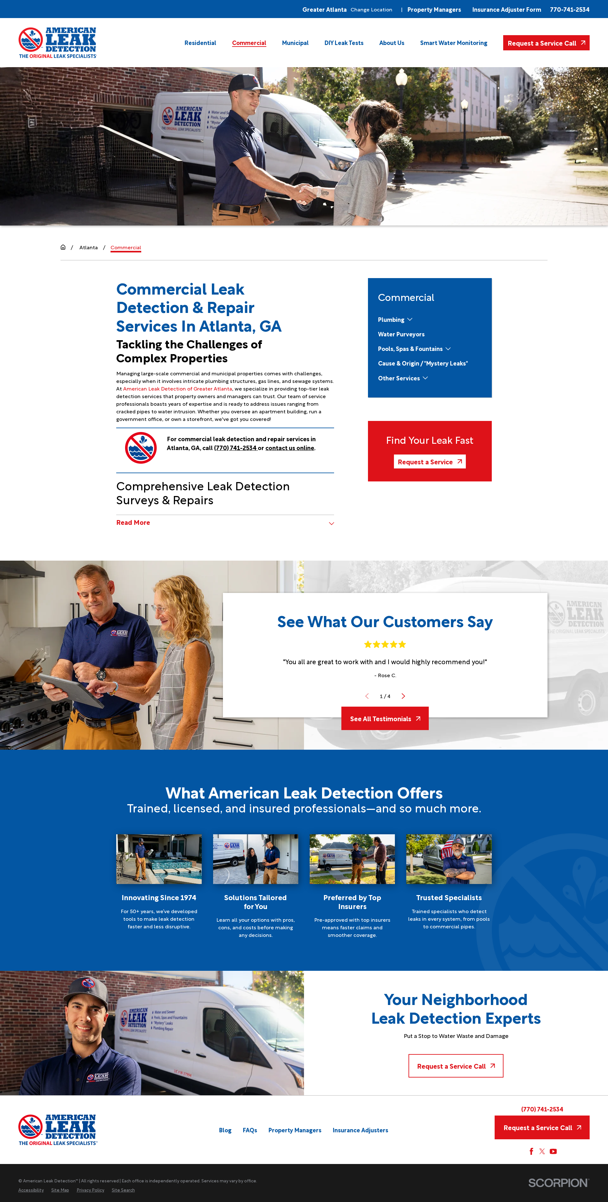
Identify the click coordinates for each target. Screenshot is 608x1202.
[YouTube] (553, 1151)
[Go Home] (63, 247)
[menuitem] (200, 42)
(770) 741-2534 (542, 1109)
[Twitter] (542, 1151)
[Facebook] (531, 1151)
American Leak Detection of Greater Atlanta (177, 388)
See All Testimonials (380, 718)
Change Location (371, 9)
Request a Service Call (542, 43)
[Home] (58, 42)
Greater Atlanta (324, 9)
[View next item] (403, 696)
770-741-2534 (570, 9)
